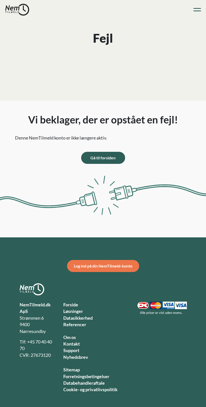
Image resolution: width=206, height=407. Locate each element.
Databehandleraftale (84, 383)
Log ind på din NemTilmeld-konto (103, 265)
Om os (69, 337)
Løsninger (73, 311)
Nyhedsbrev (75, 357)
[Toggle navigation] (197, 10)
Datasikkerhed (78, 318)
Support (71, 350)
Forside (70, 304)
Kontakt (71, 344)
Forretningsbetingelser (86, 376)
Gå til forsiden (103, 157)
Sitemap (71, 369)
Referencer (74, 324)
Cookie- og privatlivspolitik (90, 389)
